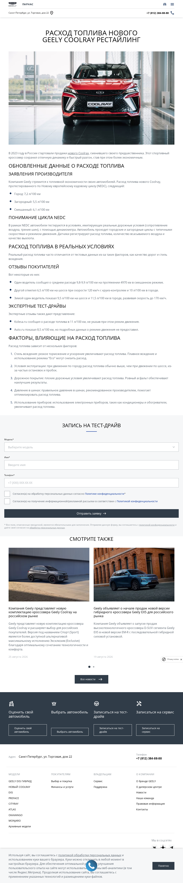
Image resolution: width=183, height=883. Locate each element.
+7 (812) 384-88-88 (149, 758)
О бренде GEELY (146, 781)
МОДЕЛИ (14, 774)
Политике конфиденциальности (104, 493)
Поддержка (100, 787)
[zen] (163, 847)
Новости (141, 792)
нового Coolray (78, 153)
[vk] (154, 847)
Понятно (163, 865)
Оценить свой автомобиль (23, 729)
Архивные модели (20, 826)
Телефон (8, 475)
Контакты (142, 809)
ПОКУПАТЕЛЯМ (60, 774)
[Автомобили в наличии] (165, 4)
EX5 (11, 792)
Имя (6, 457)
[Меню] (172, 4)
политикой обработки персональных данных (89, 855)
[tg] (171, 847)
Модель (8, 439)
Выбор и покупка (61, 781)
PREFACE (14, 798)
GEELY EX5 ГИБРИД (20, 781)
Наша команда (145, 798)
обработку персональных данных (47, 527)
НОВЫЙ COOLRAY (19, 787)
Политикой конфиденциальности (137, 501)
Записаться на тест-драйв (111, 729)
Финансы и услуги (62, 787)
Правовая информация (150, 803)
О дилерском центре (149, 787)
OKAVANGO (16, 815)
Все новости (87, 679)
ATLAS (12, 809)
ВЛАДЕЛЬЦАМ (102, 774)
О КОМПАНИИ (145, 774)
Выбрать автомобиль (70, 731)
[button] (89, 667)
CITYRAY (13, 803)
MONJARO (15, 820)
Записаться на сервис (151, 729)
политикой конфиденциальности (157, 524)
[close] (181, 659)
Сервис (98, 781)
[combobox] (23, 445)
